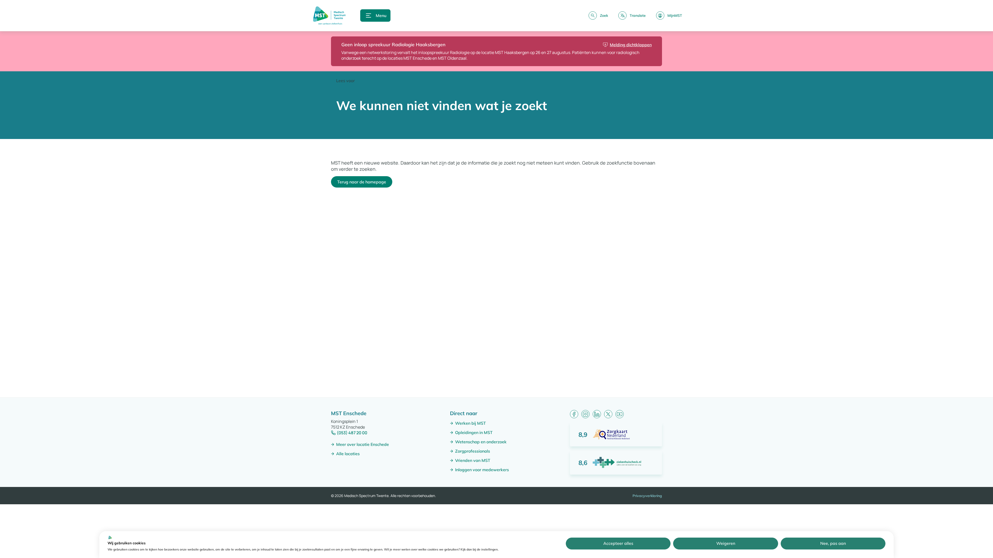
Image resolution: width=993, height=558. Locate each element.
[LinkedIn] (597, 414)
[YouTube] (619, 414)
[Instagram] (585, 414)
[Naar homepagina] (329, 15)
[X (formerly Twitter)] (608, 414)
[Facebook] (574, 414)
